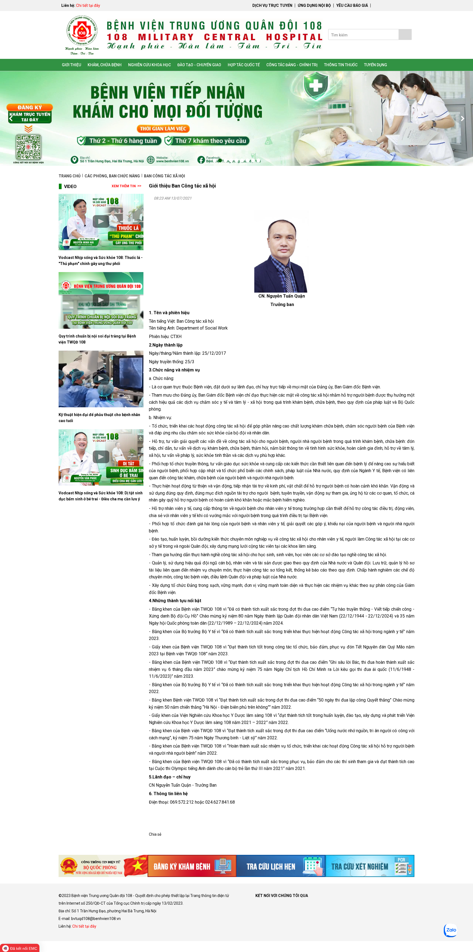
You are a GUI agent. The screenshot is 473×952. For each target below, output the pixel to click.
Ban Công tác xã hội (164, 176)
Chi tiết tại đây (88, 5)
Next (462, 118)
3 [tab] (225, 160)
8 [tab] (253, 160)
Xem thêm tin (124, 186)
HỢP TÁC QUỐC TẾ (244, 65)
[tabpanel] (236, 118)
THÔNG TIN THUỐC (340, 65)
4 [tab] (231, 160)
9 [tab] (258, 160)
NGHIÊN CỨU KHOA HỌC (149, 65)
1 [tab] (215, 160)
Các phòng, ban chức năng (112, 176)
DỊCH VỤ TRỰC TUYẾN (272, 5)
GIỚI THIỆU (71, 65)
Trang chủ (70, 176)
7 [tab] (247, 160)
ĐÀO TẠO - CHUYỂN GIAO (199, 65)
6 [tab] (242, 160)
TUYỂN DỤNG (375, 65)
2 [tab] (220, 160)
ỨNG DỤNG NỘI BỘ (314, 5)
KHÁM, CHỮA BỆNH (105, 65)
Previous (10, 118)
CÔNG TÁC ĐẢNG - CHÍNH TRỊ (292, 65)
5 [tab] (236, 160)
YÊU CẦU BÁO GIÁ (352, 5)
